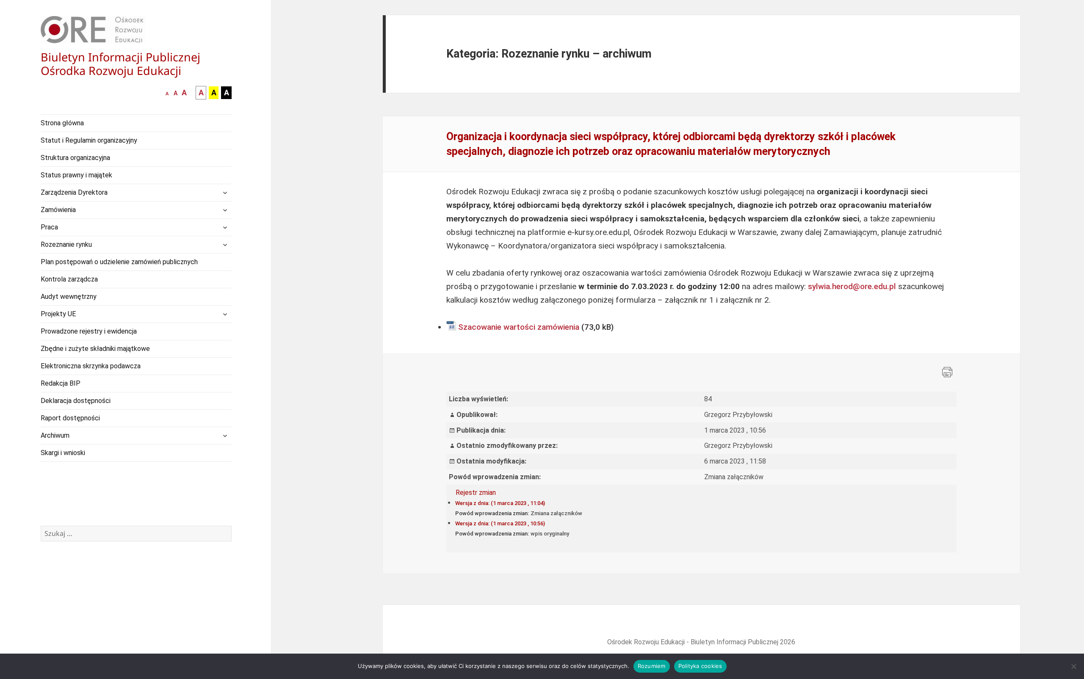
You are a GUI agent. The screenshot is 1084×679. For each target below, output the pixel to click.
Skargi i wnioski (63, 453)
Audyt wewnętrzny (69, 297)
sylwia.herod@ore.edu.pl (852, 286)
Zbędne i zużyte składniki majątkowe (95, 349)
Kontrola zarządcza (69, 279)
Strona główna (62, 123)
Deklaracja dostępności (76, 401)
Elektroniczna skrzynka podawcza (91, 366)
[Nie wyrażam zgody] (1073, 666)
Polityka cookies (700, 665)
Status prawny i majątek (76, 175)
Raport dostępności (70, 418)
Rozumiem (652, 665)
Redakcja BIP (60, 383)
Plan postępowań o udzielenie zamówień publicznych (119, 262)
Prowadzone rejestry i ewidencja (89, 331)
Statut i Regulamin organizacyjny (89, 140)
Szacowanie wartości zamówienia (518, 327)
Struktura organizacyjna (75, 158)
